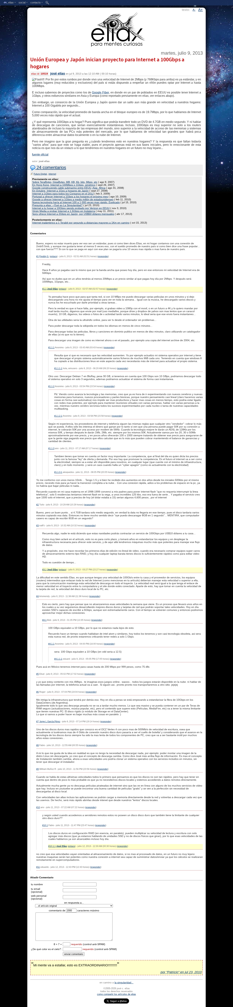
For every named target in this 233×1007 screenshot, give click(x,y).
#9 (37, 769)
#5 (37, 674)
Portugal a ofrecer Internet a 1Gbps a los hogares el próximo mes (70, 196)
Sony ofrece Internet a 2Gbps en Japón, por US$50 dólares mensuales (73, 214)
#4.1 (44, 620)
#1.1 (44, 289)
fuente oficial (40, 154)
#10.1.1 (52, 846)
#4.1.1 (51, 644)
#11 (38, 867)
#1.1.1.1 (58, 368)
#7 (37, 721)
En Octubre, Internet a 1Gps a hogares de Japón (60, 190)
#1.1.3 (51, 448)
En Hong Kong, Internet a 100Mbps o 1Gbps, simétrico (63, 184)
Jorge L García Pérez (49, 721)
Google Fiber (100, 92)
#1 (37, 256)
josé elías (57, 73)
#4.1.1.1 (58, 659)
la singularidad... (123, 982)
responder (103, 256)
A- (194, 9)
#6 (37, 692)
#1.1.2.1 (58, 416)
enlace (53, 256)
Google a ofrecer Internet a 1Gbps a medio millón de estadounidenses (72, 199)
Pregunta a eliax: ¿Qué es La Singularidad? (57, 205)
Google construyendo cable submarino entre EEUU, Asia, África (68, 187)
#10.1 (45, 825)
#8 (37, 745)
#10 (38, 807)
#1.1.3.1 (58, 472)
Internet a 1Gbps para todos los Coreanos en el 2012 (63, 193)
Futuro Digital (40, 174)
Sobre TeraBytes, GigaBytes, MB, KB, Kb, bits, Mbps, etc (64, 182)
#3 (37, 525)
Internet (52, 174)
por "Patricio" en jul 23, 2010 (181, 972)
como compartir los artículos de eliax (116, 994)
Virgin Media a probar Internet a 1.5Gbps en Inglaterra (63, 211)
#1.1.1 (51, 347)
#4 (37, 596)
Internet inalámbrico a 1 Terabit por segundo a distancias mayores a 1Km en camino (80, 222)
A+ (200, 10)
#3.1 (44, 569)
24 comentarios (50, 167)
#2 (37, 504)
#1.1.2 (51, 386)
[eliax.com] (116, 28)
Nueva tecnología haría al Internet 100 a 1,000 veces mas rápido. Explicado (76, 202)
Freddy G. (44, 256)
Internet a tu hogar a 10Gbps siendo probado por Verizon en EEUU (71, 208)
